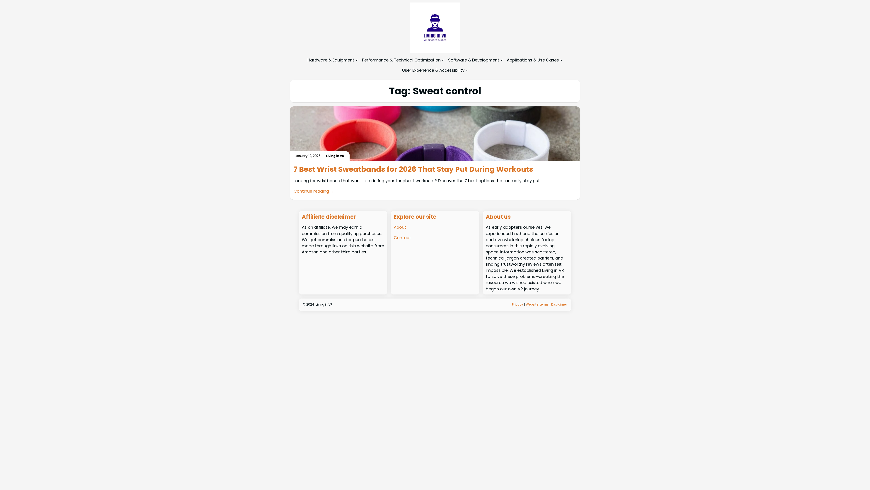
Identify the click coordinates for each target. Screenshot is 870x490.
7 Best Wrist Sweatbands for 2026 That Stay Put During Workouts (413, 169)
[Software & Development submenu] (501, 60)
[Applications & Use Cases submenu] (561, 60)
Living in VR (324, 304)
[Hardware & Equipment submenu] (356, 60)
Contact (402, 237)
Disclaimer (559, 304)
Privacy (518, 304)
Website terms (537, 304)
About (400, 227)
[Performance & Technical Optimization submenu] (443, 60)
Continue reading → (314, 191)
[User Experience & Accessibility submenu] (466, 70)
